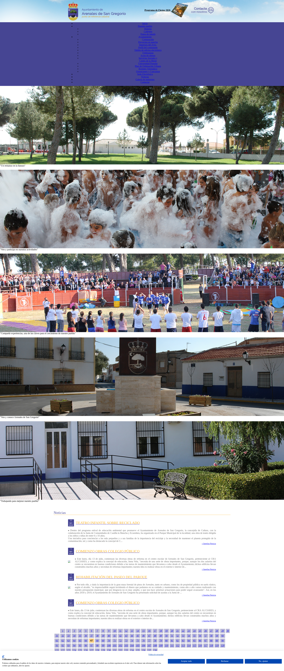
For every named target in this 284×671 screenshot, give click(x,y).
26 (205, 631)
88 (211, 640)
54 (189, 635)
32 (63, 635)
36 (86, 635)
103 (126, 645)
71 (114, 640)
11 (120, 631)
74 (132, 640)
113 (183, 645)
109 (161, 645)
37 (91, 635)
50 (166, 635)
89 (217, 640)
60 (222, 635)
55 (194, 635)
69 (103, 640)
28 (217, 631)
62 (63, 640)
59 (217, 635)
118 (211, 645)
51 (172, 635)
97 (91, 645)
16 (149, 631)
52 (177, 635)
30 (228, 631)
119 (217, 645)
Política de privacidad (156, 655)
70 (109, 640)
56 (200, 635)
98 (97, 645)
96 (86, 645)
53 (183, 635)
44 (132, 635)
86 (200, 640)
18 (161, 631)
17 (155, 631)
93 (68, 645)
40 (109, 635)
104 (132, 645)
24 (194, 631)
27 (211, 631)
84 (189, 640)
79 (161, 640)
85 (194, 640)
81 (172, 640)
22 (183, 631)
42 (120, 635)
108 (155, 645)
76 (143, 640)
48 (155, 635)
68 (97, 640)
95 (80, 645)
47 (149, 635)
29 (222, 631)
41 (114, 635)
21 (177, 631)
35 (80, 635)
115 (194, 645)
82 (177, 640)
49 (161, 635)
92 (63, 645)
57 (205, 635)
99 (103, 645)
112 (177, 645)
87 (205, 640)
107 (149, 645)
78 (155, 640)
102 (120, 645)
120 (222, 645)
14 (138, 631)
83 (183, 640)
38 (97, 635)
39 (103, 635)
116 (200, 645)
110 (166, 645)
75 (138, 640)
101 (114, 645)
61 (57, 640)
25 (200, 631)
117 (205, 645)
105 (137, 645)
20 (172, 631)
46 (143, 635)
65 (80, 640)
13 (132, 631)
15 (143, 631)
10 (114, 631)
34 (74, 635)
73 (126, 640)
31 (57, 635)
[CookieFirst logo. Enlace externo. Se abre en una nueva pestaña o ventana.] (3, 656)
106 (143, 645)
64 (74, 640)
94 (74, 645)
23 (189, 631)
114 (189, 645)
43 (126, 635)
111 (172, 645)
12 (126, 631)
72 (120, 640)
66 (86, 640)
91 (57, 645)
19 (166, 631)
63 (68, 640)
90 (222, 640)
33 (68, 635)
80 (166, 640)
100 (109, 645)
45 (138, 635)
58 (211, 635)
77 (149, 640)
